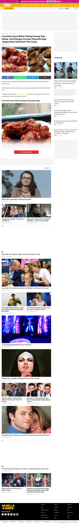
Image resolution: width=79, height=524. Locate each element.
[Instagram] (61, 8)
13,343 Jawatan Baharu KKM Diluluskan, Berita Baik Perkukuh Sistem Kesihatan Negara (65, 112)
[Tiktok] (64, 8)
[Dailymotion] (68, 8)
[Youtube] (66, 8)
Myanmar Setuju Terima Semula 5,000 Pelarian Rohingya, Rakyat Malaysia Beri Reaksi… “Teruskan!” (65, 131)
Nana (55, 87)
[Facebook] (59, 8)
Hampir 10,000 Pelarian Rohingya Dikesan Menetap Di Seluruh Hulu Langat (64, 101)
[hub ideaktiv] (76, 4)
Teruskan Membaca (26, 152)
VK (3, 44)
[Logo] (7, 4)
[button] (72, 5)
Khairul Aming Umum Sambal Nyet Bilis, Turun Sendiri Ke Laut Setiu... (65, 83)
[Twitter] (63, 8)
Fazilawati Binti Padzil (21, 94)
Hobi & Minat (13, 33)
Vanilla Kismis (5, 33)
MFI (55, 105)
